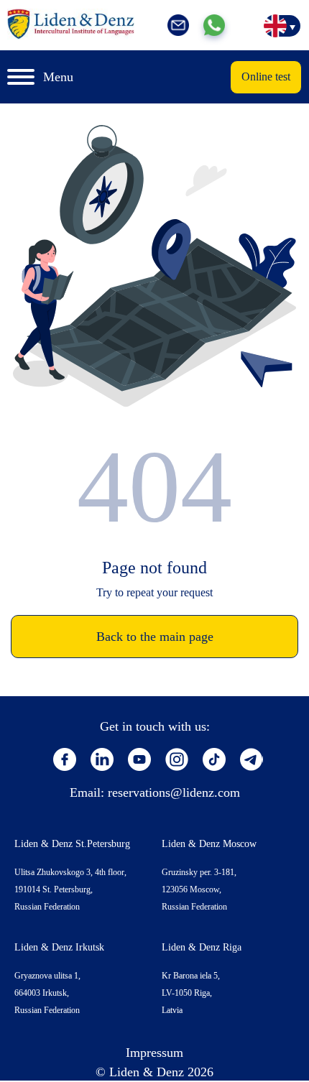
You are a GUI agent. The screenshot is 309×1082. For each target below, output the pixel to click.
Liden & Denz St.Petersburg (72, 843)
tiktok (214, 759)
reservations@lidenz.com (174, 792)
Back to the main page (154, 636)
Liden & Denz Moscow (209, 843)
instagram (176, 759)
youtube (139, 759)
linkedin (102, 759)
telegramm (251, 759)
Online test (265, 76)
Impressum (154, 1052)
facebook (64, 759)
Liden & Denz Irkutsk (59, 947)
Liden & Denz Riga (201, 947)
